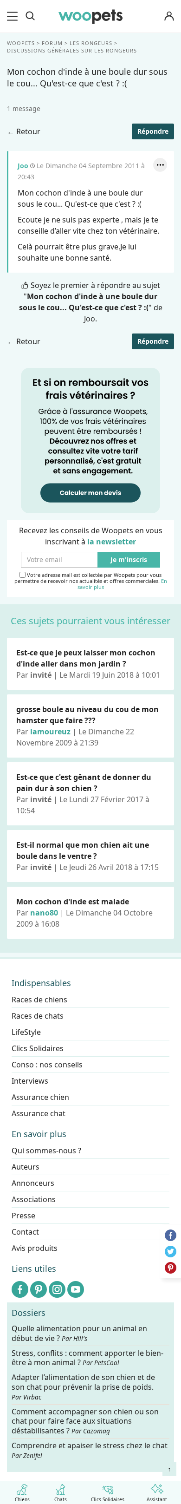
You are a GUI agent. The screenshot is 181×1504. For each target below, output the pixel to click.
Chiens (22, 1499)
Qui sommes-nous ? (46, 1150)
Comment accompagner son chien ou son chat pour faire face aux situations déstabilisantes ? (85, 1421)
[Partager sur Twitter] (170, 1251)
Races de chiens (39, 999)
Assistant (157, 1499)
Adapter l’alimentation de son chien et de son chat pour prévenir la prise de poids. (83, 1387)
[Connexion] (169, 16)
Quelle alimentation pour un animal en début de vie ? (79, 1333)
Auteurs (25, 1167)
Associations (34, 1199)
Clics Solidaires (107, 1499)
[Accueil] (90, 16)
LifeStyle (26, 1032)
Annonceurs (33, 1183)
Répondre (152, 131)
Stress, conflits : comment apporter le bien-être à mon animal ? (87, 1357)
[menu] (14, 16)
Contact (25, 1232)
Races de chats (38, 1016)
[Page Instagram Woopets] (57, 1289)
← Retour (23, 131)
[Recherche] (30, 16)
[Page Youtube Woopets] (75, 1289)
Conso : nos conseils (47, 1064)
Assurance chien (40, 1097)
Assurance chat (38, 1113)
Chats (60, 1499)
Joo (23, 165)
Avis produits (35, 1248)
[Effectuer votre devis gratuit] (90, 440)
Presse (23, 1215)
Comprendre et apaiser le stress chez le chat (90, 1450)
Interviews (30, 1081)
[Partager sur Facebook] (170, 1235)
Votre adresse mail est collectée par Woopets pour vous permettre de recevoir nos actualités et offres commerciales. (90, 581)
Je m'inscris (128, 560)
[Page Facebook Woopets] (20, 1289)
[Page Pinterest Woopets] (38, 1289)
